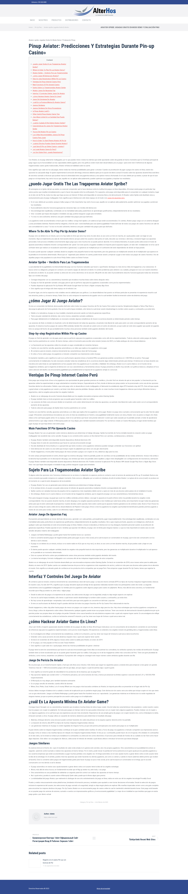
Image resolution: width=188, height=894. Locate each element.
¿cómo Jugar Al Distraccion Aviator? (46, 76)
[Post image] (35, 863)
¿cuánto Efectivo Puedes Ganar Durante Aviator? (50, 144)
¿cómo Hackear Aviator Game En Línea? (47, 96)
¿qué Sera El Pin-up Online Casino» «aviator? (48, 146)
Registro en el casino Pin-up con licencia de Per (54, 861)
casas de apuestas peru (116, 198)
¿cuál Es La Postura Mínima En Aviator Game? (49, 102)
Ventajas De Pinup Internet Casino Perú (47, 82)
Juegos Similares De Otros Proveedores (47, 108)
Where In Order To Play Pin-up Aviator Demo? (49, 70)
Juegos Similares (39, 105)
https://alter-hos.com (50, 817)
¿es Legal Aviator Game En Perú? (44, 149)
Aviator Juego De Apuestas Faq (44, 91)
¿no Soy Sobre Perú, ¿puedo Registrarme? (48, 152)
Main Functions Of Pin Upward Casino (46, 85)
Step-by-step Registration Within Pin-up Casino (49, 79)
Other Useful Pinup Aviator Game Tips (46, 114)
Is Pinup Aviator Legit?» (41, 111)
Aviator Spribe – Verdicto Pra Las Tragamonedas (50, 73)
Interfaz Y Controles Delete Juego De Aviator (49, 94)
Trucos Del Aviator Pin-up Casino (44, 132)
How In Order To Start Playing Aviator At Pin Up (49, 141)
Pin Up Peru (89, 802)
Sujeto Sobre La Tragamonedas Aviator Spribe (49, 88)
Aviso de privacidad (103, 888)
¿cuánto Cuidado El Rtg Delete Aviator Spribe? (49, 123)
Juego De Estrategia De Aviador (44, 99)
